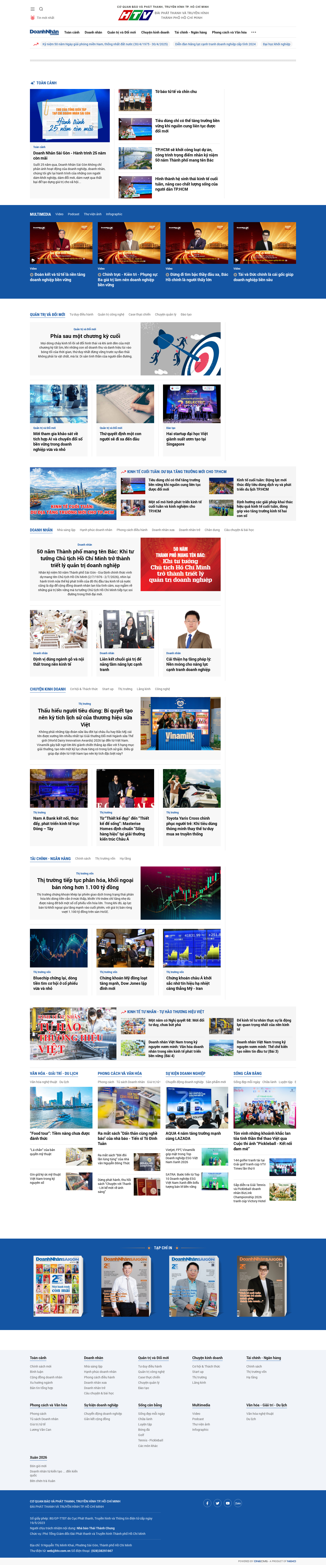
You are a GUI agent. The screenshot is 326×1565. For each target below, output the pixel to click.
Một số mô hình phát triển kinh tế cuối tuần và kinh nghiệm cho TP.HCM (175, 506)
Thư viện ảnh (93, 214)
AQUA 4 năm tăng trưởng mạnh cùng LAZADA (193, 1136)
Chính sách (83, 858)
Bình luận (36, 1372)
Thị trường (125, 689)
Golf (141, 1435)
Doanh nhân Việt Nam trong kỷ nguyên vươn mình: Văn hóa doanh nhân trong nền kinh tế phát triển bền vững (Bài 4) (176, 1049)
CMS (261, 1561)
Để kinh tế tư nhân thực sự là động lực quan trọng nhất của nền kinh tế (264, 1025)
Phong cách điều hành (132, 530)
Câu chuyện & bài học (239, 530)
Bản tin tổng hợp (41, 1388)
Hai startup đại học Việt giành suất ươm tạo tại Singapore (187, 439)
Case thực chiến (140, 314)
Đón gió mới (38, 1466)
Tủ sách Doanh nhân (130, 1082)
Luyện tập (286, 1082)
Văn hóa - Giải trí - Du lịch (54, 1073)
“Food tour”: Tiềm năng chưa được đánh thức (60, 1136)
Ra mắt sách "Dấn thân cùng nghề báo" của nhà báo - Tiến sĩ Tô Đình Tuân (127, 1138)
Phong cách (106, 1082)
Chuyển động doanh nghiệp (185, 1082)
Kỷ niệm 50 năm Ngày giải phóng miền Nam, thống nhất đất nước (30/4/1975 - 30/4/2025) (105, 44)
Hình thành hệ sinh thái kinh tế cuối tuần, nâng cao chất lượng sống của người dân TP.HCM (186, 184)
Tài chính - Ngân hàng (191, 32)
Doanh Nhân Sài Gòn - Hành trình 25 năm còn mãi (69, 155)
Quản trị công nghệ (111, 314)
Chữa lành (269, 1082)
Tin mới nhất (45, 18)
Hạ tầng (125, 858)
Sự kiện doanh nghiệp (185, 1073)
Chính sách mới (40, 1366)
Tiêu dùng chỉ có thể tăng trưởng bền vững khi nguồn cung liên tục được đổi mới (187, 126)
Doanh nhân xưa (163, 530)
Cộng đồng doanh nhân (46, 1377)
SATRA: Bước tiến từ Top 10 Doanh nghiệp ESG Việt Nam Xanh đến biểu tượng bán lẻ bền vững (182, 1180)
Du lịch (64, 1082)
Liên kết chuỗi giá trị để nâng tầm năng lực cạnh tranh (121, 664)
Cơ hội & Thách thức (84, 689)
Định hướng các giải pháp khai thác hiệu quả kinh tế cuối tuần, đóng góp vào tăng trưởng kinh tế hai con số (265, 509)
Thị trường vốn (105, 858)
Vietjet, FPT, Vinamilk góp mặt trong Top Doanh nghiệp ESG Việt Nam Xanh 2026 (182, 1156)
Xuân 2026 (38, 1457)
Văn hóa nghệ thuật (43, 1082)
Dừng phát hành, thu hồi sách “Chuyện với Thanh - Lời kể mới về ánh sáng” (114, 1186)
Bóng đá (144, 1429)
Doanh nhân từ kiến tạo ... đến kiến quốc (54, 1473)
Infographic (114, 214)
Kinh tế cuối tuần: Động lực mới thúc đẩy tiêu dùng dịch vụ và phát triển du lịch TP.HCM (264, 484)
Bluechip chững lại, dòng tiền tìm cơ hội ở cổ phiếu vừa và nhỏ (55, 983)
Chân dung (212, 530)
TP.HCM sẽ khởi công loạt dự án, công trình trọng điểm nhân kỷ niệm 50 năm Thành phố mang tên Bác (186, 155)
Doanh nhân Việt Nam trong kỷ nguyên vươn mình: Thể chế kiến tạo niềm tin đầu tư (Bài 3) (262, 1047)
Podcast (73, 214)
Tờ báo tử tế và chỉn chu (176, 91)
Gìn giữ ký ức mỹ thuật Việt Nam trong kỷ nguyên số (45, 1178)
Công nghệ (162, 689)
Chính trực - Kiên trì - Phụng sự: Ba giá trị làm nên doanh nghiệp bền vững (128, 279)
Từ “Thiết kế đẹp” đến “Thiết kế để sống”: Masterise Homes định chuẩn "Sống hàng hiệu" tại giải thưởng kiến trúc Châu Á (124, 829)
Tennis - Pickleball (150, 1440)
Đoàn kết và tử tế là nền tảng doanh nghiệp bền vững (57, 277)
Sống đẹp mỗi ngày (247, 1082)
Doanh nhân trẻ (189, 530)
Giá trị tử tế (155, 1082)
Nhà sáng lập (66, 530)
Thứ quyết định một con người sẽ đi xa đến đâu (120, 436)
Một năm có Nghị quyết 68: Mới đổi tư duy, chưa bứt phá (176, 1022)
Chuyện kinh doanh (155, 32)
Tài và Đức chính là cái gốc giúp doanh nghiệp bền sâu (263, 277)
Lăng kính (144, 689)
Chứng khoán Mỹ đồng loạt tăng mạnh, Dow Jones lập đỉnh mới (123, 983)
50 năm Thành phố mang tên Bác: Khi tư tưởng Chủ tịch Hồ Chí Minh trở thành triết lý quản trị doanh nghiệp (85, 558)
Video (59, 214)
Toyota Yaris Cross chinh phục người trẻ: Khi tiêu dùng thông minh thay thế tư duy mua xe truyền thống (191, 826)
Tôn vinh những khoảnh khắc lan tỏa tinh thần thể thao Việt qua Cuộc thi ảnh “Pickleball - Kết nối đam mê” (263, 1141)
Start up (108, 689)
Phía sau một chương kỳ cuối (85, 336)
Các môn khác (148, 1446)
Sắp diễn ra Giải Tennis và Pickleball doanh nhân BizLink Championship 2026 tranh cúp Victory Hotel (250, 1193)
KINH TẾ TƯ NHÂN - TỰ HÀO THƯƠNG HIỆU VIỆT (165, 1011)
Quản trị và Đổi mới (121, 32)
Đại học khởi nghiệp (276, 44)
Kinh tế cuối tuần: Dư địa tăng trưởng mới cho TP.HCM (177, 471)
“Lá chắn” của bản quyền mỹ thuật (42, 1152)
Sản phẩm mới (216, 1082)
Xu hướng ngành (41, 1382)
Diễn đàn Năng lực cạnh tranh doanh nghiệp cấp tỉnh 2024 (215, 44)
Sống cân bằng (248, 1073)
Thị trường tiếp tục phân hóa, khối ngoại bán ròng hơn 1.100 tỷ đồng (85, 883)
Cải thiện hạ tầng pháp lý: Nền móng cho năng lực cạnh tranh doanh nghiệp (188, 664)
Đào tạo (186, 314)
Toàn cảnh (71, 32)
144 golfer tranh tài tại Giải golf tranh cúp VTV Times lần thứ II (250, 1164)
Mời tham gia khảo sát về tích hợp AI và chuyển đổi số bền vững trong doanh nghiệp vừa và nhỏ (57, 441)
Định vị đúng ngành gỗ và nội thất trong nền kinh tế (58, 662)
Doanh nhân (93, 32)
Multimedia (40, 214)
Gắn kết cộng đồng (97, 1419)
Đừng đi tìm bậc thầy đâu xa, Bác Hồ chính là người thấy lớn (197, 277)
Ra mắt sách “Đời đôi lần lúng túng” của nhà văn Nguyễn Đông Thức (114, 1159)
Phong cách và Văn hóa (229, 32)
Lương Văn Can (40, 1429)
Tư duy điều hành (81, 314)
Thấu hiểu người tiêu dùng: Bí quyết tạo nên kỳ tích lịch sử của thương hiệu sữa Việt (85, 717)
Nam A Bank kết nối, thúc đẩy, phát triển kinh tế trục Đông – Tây (56, 823)
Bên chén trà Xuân (42, 1481)
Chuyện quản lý (165, 314)
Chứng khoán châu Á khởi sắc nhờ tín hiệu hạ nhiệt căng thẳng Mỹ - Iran (189, 983)
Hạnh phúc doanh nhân (96, 530)
